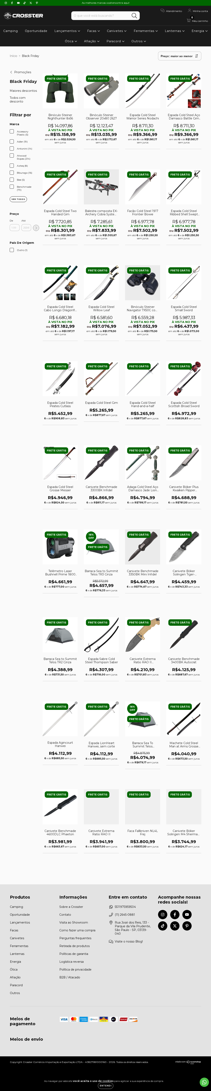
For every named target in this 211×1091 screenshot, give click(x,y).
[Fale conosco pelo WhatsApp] (204, 1082)
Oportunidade (36, 31)
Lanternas (173, 31)
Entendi (105, 1085)
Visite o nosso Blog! (129, 941)
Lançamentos (66, 31)
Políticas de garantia (73, 954)
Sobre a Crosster (71, 907)
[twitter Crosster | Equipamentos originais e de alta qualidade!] (31, 3)
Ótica (70, 41)
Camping (10, 31)
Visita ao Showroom (73, 922)
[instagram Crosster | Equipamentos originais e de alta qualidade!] (6, 3)
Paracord (114, 41)
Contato (65, 915)
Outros (137, 41)
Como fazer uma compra (77, 930)
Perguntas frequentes (75, 938)
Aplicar (36, 228)
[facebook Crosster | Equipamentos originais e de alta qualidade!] (12, 3)
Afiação (90, 41)
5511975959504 (125, 907)
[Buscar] (134, 16)
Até (23, 220)
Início (13, 56)
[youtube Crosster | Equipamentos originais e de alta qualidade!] (19, 3)
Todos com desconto (18, 99)
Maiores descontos (23, 91)
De (11, 220)
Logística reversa (71, 962)
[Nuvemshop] (188, 1063)
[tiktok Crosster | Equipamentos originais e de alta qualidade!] (25, 3)
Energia (198, 31)
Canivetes (115, 31)
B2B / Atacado (69, 977)
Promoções (22, 72)
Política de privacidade (75, 969)
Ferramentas (144, 31)
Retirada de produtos (74, 946)
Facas (92, 31)
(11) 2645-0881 (125, 915)
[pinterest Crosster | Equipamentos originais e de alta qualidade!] (37, 3)
